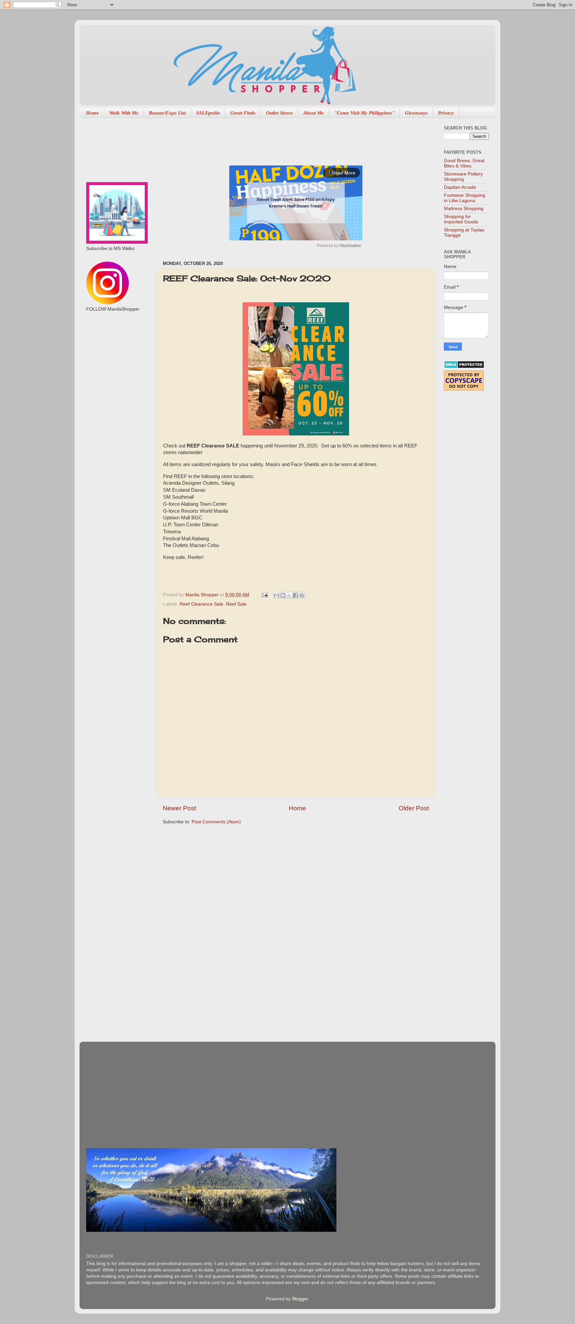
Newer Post (179, 808)
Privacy (446, 113)
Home (92, 113)
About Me (313, 113)
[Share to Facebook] (295, 595)
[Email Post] (264, 594)
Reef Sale (236, 604)
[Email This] (276, 595)
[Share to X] (289, 595)
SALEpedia (208, 113)
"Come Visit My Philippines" (364, 113)
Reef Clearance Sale (201, 604)
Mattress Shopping (463, 208)
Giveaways (416, 113)
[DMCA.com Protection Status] (464, 367)
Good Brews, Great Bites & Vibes (464, 163)
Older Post (414, 808)
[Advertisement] (284, 138)
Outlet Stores (279, 113)
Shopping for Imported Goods (461, 219)
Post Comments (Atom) (216, 821)
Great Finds (243, 113)
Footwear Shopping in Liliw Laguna (464, 198)
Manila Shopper (202, 594)
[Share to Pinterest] (301, 595)
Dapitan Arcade (460, 187)
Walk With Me (123, 113)
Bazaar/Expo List (167, 113)
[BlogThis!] (283, 595)
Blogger (300, 1298)
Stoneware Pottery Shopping (463, 176)
